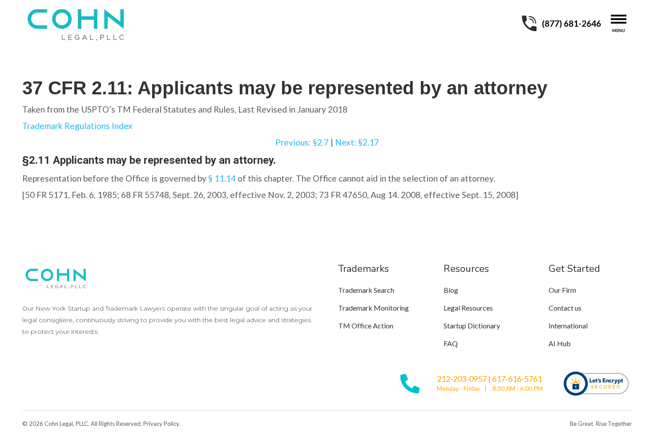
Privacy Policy (161, 423)
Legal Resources (468, 307)
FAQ (451, 343)
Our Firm (562, 290)
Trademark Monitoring (373, 307)
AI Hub (560, 343)
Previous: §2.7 (302, 142)
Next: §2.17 (357, 142)
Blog (451, 290)
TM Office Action (365, 325)
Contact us (565, 307)
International (568, 325)
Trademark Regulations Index (77, 126)
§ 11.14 (222, 178)
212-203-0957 (462, 379)
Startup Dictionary (472, 325)
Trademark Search (366, 290)
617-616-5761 (517, 379)
